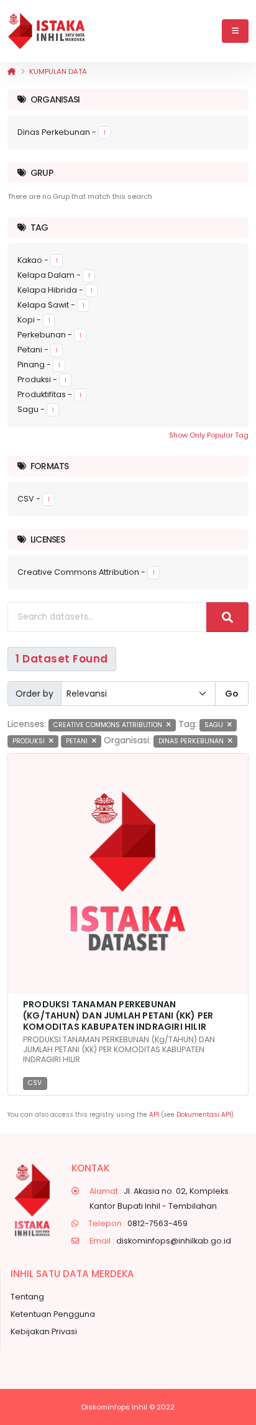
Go (232, 693)
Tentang (27, 1296)
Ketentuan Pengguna (53, 1314)
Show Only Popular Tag (209, 435)
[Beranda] (11, 71)
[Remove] (169, 725)
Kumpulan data (58, 71)
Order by (34, 693)
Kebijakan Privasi (44, 1331)
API (154, 1115)
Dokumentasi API (203, 1115)
